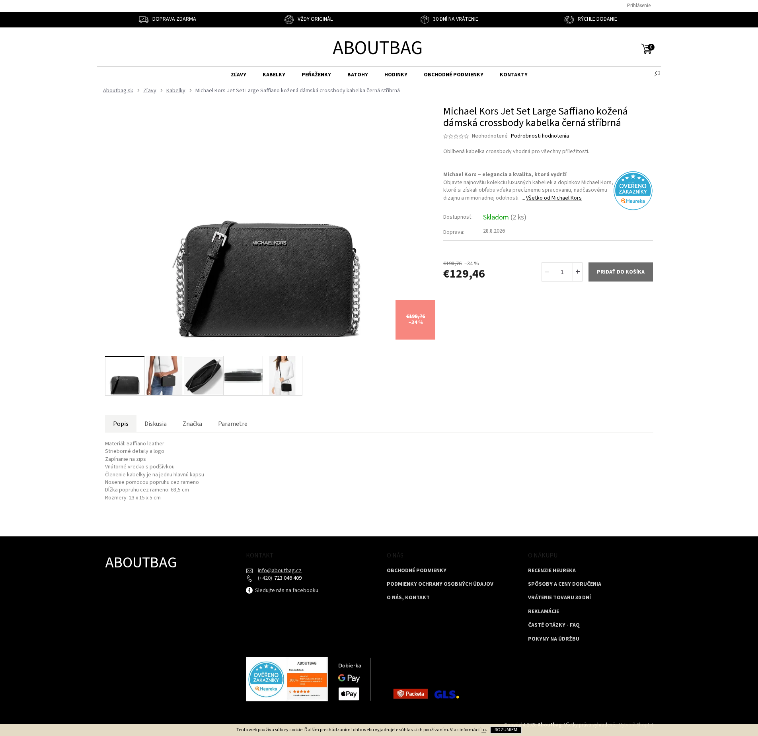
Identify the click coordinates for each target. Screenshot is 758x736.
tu (483, 729)
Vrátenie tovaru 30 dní (559, 598)
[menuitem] (238, 75)
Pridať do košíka (621, 272)
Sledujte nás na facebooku (286, 590)
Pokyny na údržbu (553, 639)
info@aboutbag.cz (280, 571)
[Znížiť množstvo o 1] (547, 272)
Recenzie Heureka (552, 571)
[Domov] (117, 91)
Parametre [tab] (232, 423)
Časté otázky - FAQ (554, 625)
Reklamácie (543, 612)
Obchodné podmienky (416, 571)
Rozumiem (506, 729)
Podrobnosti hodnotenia (540, 136)
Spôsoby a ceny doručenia (564, 584)
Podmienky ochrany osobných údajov (440, 584)
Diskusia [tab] (155, 423)
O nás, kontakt (408, 598)
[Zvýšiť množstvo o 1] (577, 272)
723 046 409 (287, 578)
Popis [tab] (121, 423)
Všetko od (554, 198)
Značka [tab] (192, 423)
